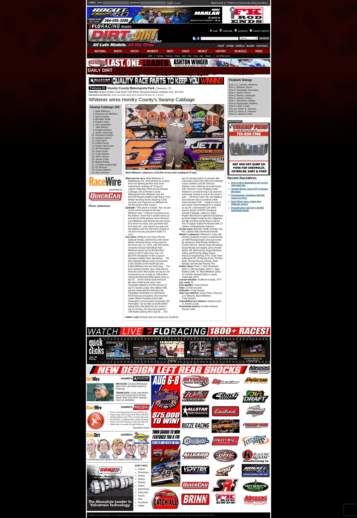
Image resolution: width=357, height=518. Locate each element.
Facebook (143, 502)
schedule (241, 50)
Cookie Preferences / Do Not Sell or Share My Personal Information (177, 515)
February (169, 56)
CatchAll (262, 46)
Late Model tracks (223, 56)
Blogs (250, 46)
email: (100, 3)
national (98, 50)
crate (186, 50)
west (170, 50)
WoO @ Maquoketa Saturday (199, 359)
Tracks (141, 495)
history (221, 50)
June (195, 56)
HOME (215, 31)
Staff (221, 46)
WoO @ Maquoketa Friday (118, 359)
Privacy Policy (138, 515)
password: (134, 3)
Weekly (141, 482)
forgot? (177, 3)
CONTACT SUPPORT (261, 31)
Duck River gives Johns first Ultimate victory (246, 202)
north (118, 50)
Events (246, 3)
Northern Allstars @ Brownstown (253, 360)
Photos (141, 475)
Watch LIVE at (218, 3)
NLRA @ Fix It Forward (145, 359)
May (189, 56)
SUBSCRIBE (227, 31)
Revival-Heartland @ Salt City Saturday (172, 360)
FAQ (254, 3)
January (160, 56)
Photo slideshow (99, 205)
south (135, 50)
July (201, 56)
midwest (153, 50)
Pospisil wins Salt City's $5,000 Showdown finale (247, 209)
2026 (150, 56)
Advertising (143, 489)
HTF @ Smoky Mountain (226, 359)
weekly (203, 50)
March (177, 56)
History (141, 479)
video (261, 50)
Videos (141, 469)
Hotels (240, 46)
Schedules (143, 472)
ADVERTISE (242, 31)
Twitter (141, 505)
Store (230, 46)
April (184, 56)
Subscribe (143, 492)
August (208, 56)
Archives (263, 3)
